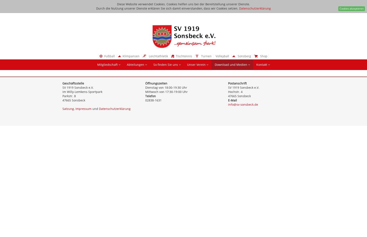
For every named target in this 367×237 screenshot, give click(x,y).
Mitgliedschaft (108, 65)
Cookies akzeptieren (352, 8)
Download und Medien (231, 65)
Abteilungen (136, 65)
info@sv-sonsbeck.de (243, 104)
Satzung (68, 109)
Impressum (83, 109)
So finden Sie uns (166, 65)
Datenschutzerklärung (255, 8)
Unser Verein (196, 65)
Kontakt (262, 65)
